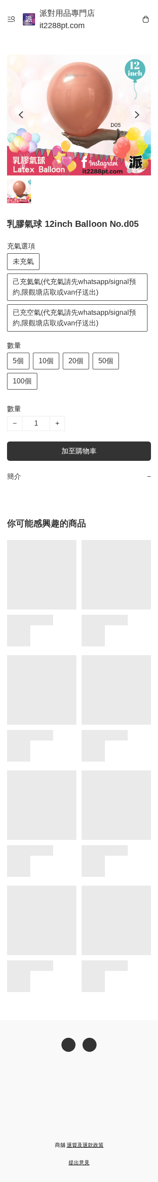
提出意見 (79, 1163)
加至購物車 (79, 451)
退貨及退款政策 (85, 1145)
